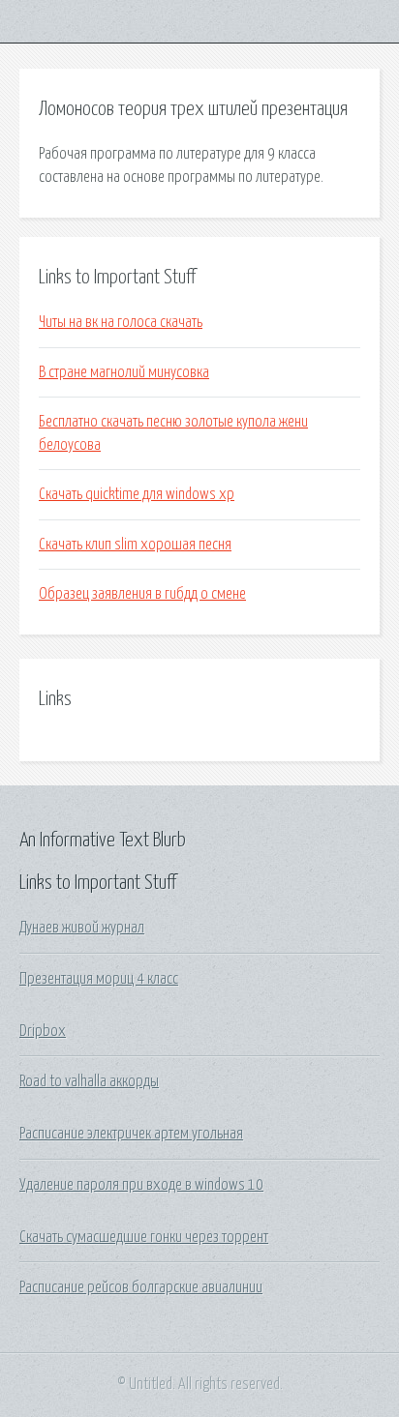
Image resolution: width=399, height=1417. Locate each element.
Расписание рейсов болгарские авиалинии (140, 1287)
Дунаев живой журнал (81, 927)
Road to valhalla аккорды (89, 1081)
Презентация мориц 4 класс (98, 979)
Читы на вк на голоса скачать (120, 322)
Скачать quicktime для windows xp (136, 494)
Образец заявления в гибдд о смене (142, 594)
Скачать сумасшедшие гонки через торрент (143, 1237)
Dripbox (42, 1031)
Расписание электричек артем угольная (131, 1133)
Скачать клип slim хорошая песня (135, 544)
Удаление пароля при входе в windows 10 (141, 1185)
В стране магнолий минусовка (124, 372)
